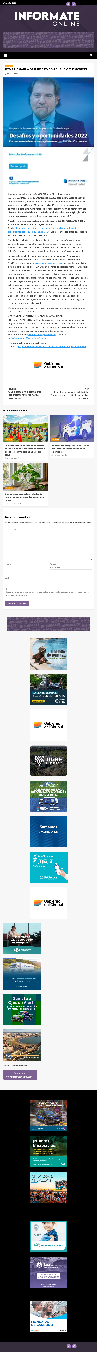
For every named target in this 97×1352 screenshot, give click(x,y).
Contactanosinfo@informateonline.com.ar (20, 1075)
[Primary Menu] (5, 55)
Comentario (11, 529)
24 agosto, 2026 (12, 458)
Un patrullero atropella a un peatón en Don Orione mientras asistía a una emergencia (70, 448)
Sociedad (9, 66)
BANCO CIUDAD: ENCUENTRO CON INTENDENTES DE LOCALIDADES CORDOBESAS (24, 394)
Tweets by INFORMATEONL (15, 1065)
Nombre (9, 564)
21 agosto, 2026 (12, 503)
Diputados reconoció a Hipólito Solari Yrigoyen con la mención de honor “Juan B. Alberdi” (70, 394)
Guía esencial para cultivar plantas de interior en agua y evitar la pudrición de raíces (24, 497)
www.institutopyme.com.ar (48, 263)
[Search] (91, 55)
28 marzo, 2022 (12, 74)
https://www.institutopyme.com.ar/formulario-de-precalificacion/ (52, 346)
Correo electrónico (56, 565)
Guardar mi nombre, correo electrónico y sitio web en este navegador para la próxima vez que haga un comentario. (48, 593)
